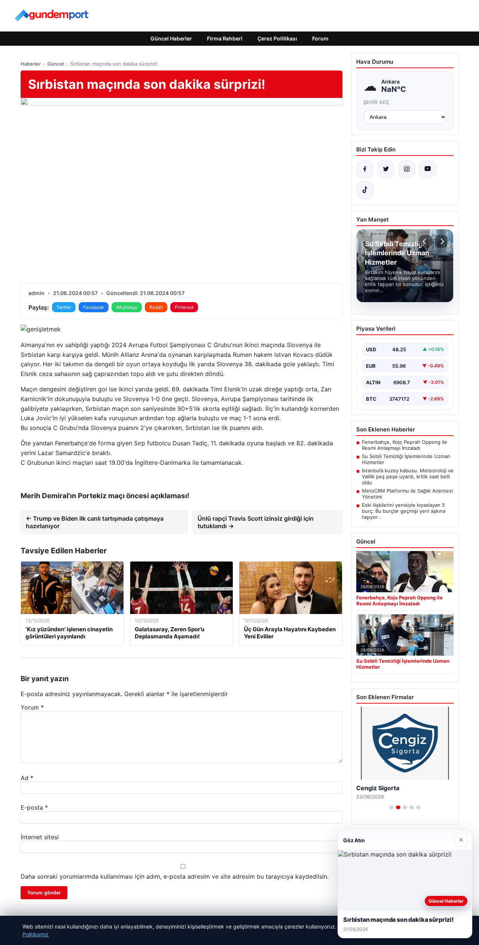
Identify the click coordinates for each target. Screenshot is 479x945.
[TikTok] (364, 190)
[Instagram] (406, 169)
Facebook (93, 307)
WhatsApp (126, 307)
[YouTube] (427, 169)
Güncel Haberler (171, 38)
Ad (27, 778)
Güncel (55, 64)
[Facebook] (364, 169)
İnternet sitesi (40, 837)
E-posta (34, 807)
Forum (320, 38)
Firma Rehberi (224, 38)
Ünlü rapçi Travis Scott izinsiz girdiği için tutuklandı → (256, 522)
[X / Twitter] (385, 169)
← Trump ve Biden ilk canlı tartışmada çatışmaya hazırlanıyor (95, 522)
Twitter (64, 307)
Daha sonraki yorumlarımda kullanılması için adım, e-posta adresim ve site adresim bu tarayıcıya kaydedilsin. (175, 876)
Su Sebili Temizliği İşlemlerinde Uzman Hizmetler (406, 459)
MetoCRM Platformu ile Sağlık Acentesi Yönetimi (407, 494)
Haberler (31, 64)
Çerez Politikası (277, 38)
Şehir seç (376, 102)
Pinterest (184, 307)
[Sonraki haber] (441, 241)
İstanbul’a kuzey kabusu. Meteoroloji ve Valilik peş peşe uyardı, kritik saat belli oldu (408, 476)
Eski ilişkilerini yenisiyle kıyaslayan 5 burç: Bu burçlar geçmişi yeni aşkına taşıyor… (403, 511)
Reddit (156, 307)
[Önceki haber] (425, 241)
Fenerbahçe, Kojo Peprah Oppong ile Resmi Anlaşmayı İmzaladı (404, 445)
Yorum (32, 707)
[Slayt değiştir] (391, 807)
